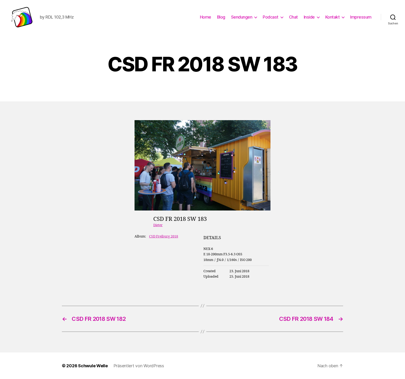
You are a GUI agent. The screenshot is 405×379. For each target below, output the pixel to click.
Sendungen (241, 17)
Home (205, 17)
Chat (293, 17)
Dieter (158, 225)
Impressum (360, 17)
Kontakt (332, 17)
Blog (221, 17)
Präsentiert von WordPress (138, 365)
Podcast (270, 17)
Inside (309, 17)
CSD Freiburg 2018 (163, 236)
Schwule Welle (93, 365)
